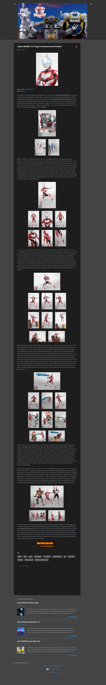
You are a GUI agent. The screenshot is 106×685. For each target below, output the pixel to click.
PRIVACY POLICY (48, 666)
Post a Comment (23, 566)
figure (25, 556)
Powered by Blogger (54, 669)
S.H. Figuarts (47, 556)
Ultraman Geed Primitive (41, 560)
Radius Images (57, 672)
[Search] (91, 4)
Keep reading (72, 617)
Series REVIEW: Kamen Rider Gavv (28, 641)
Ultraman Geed (57, 103)
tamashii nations (57, 556)
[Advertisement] (87, 68)
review (30, 556)
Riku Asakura (37, 556)
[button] (76, 46)
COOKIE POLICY (58, 666)
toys (65, 556)
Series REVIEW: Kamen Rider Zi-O (28, 622)
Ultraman (20, 560)
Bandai (19, 556)
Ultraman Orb (29, 95)
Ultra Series (71, 556)
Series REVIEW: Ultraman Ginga (28, 603)
